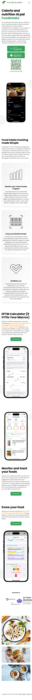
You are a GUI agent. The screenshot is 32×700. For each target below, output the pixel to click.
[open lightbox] (16, 630)
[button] (28, 2)
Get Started (16, 339)
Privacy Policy (22, 694)
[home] (12, 2)
